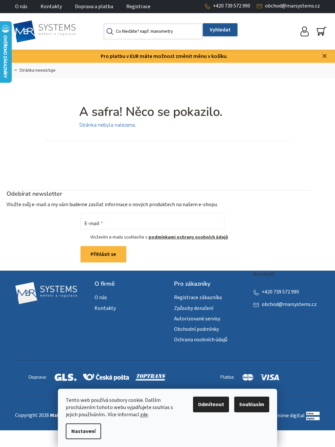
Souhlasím (251, 404)
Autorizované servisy (197, 318)
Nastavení (83, 431)
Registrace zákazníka (198, 297)
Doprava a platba (94, 6)
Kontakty (51, 6)
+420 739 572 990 (231, 5)
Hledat (220, 29)
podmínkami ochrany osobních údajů (188, 237)
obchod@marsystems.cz (292, 5)
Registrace (138, 6)
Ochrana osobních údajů (200, 339)
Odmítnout (211, 404)
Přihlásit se (103, 254)
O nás (21, 6)
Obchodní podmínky (196, 329)
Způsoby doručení (193, 308)
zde (144, 414)
